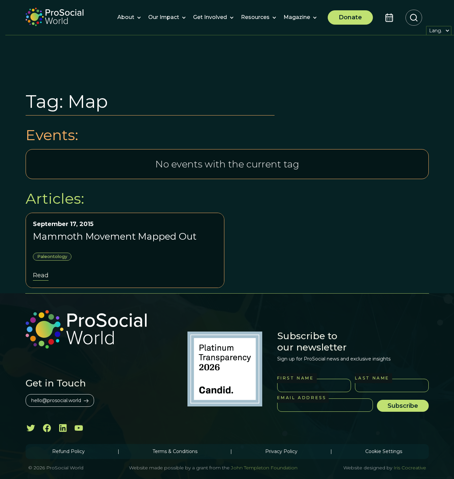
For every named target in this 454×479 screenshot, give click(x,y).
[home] (54, 18)
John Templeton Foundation (263, 468)
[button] (125, 18)
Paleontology (52, 256)
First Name (295, 377)
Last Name (372, 377)
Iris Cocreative (410, 468)
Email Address (301, 397)
